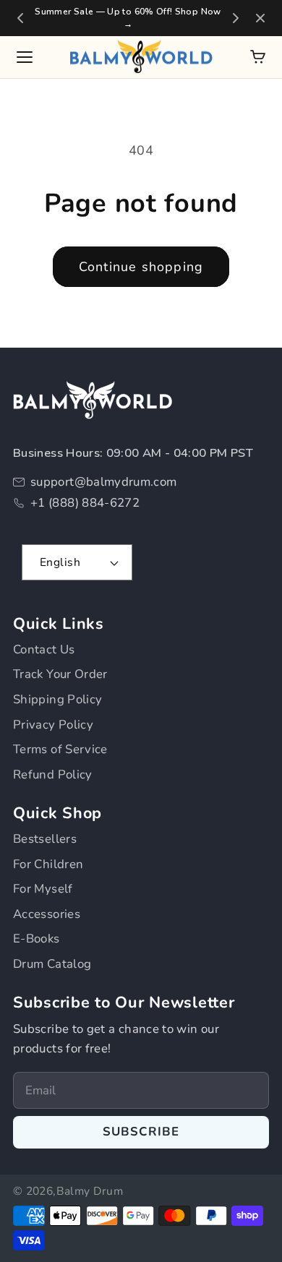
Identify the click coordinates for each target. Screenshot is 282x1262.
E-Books (36, 938)
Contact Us (44, 649)
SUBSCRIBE (141, 1131)
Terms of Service (60, 749)
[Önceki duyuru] (20, 18)
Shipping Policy (57, 699)
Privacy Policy (53, 724)
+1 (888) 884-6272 (85, 502)
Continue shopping (141, 266)
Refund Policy (53, 774)
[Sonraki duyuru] (235, 18)
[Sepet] (258, 56)
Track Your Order (60, 674)
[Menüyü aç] (24, 57)
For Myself (43, 888)
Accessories (46, 914)
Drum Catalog (52, 964)
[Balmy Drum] (141, 57)
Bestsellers (45, 838)
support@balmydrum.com (103, 481)
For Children (48, 864)
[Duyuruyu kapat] (260, 18)
